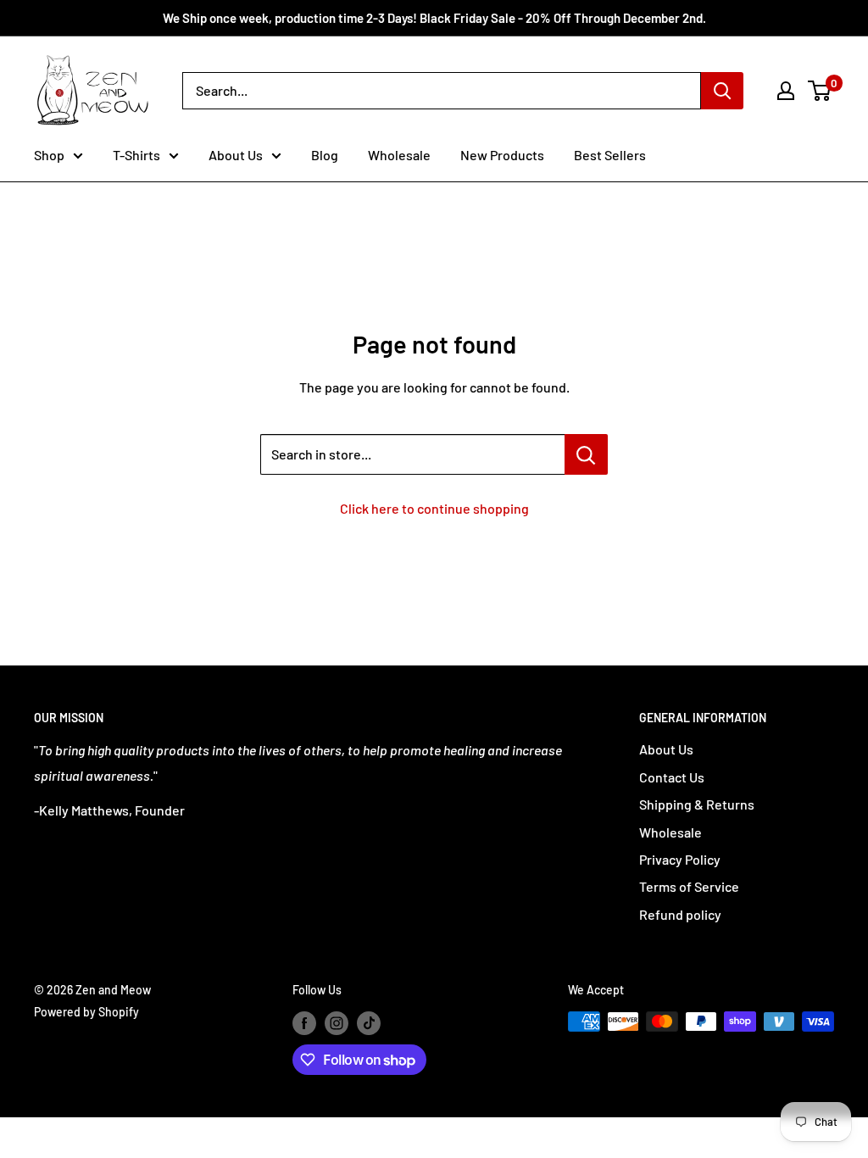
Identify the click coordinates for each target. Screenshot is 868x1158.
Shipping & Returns (696, 804)
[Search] (722, 90)
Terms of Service (689, 886)
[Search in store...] (586, 454)
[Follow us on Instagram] (336, 1023)
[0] (820, 91)
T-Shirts (136, 155)
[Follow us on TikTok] (369, 1023)
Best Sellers (610, 155)
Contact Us (671, 777)
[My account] (785, 90)
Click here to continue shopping (434, 508)
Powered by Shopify (86, 1012)
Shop (49, 155)
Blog (324, 155)
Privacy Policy (680, 859)
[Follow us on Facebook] (304, 1023)
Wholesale (399, 155)
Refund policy (680, 914)
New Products (502, 155)
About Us (236, 155)
